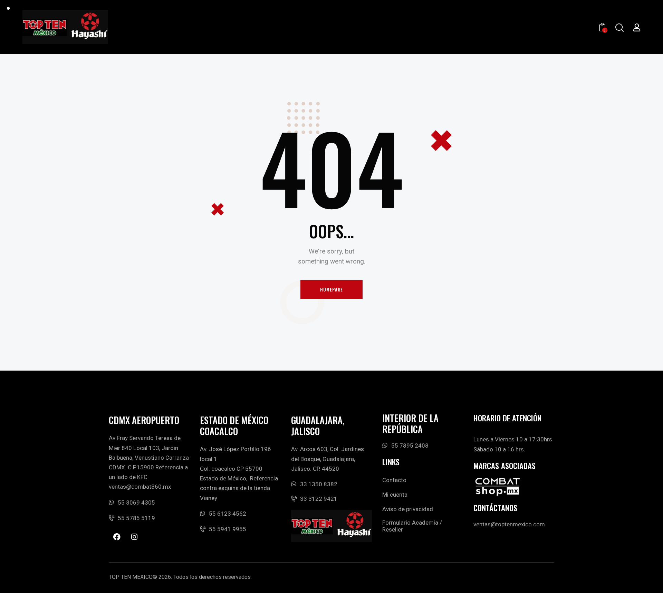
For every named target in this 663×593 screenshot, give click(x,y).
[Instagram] (134, 537)
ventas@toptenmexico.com (509, 524)
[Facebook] (117, 537)
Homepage (331, 289)
